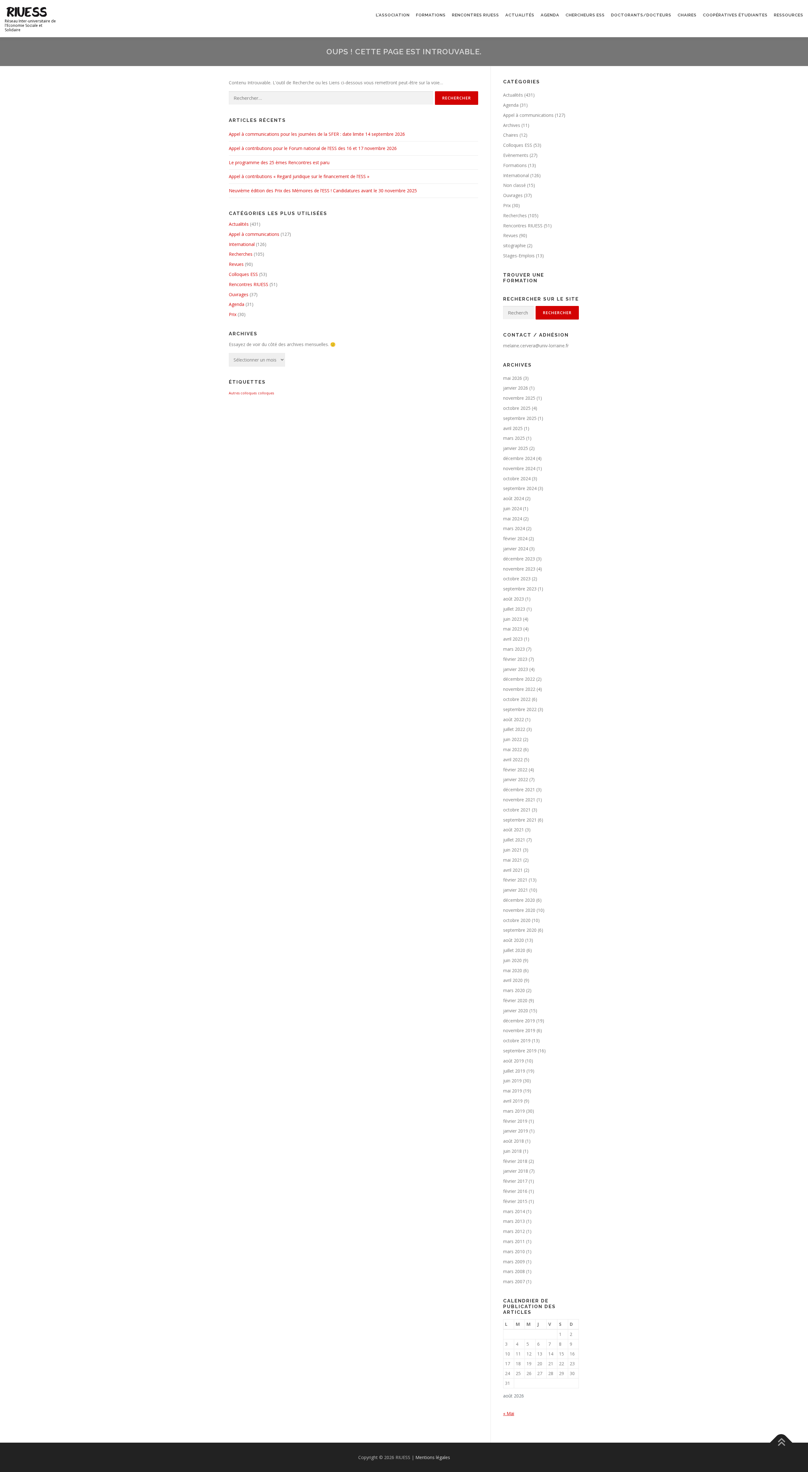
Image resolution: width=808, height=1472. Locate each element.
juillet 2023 (514, 609)
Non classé (514, 185)
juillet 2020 (514, 950)
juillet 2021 (514, 840)
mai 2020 (512, 970)
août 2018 (513, 1141)
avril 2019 (513, 1101)
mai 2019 (512, 1091)
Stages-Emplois (519, 256)
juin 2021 (512, 850)
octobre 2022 (517, 699)
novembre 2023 (519, 569)
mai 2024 (512, 519)
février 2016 (515, 1191)
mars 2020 (514, 990)
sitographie (514, 245)
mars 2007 (514, 1281)
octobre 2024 (517, 479)
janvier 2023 (515, 669)
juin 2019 (512, 1081)
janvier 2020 (515, 1011)
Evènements (515, 155)
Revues (236, 264)
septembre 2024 (520, 488)
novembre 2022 (519, 689)
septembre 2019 (520, 1051)
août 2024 (513, 498)
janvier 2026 (515, 388)
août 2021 (513, 830)
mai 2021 (512, 860)
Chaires (687, 15)
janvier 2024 (515, 549)
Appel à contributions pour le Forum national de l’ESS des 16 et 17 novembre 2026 (313, 148)
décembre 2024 (519, 458)
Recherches (240, 254)
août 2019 (513, 1061)
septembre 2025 (520, 418)
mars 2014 (514, 1211)
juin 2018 (512, 1151)
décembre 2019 (519, 1021)
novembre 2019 (519, 1030)
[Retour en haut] (781, 1442)
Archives (511, 125)
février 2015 (515, 1201)
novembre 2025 (519, 398)
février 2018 (515, 1161)
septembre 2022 (520, 709)
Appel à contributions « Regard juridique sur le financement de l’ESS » (299, 176)
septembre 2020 (520, 930)
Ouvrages (238, 294)
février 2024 (515, 539)
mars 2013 (514, 1221)
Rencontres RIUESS (475, 15)
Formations (431, 15)
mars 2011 (514, 1241)
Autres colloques (243, 393)
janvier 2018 (515, 1171)
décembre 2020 (519, 900)
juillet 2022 (514, 729)
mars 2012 (514, 1231)
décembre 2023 (519, 559)
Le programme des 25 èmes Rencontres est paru (279, 162)
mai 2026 (512, 378)
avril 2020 (513, 980)
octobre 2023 (517, 579)
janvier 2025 (515, 448)
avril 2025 (513, 428)
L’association (393, 15)
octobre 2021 (517, 810)
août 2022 (513, 719)
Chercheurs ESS (585, 15)
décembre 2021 (519, 790)
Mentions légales (432, 1457)
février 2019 (515, 1121)
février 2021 (515, 880)
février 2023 (515, 659)
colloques (266, 393)
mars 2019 (514, 1111)
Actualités (519, 15)
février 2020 (515, 1000)
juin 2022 (512, 739)
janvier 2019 (515, 1131)
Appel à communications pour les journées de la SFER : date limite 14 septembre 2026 (317, 134)
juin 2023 (512, 619)
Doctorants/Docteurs (641, 15)
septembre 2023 (520, 589)
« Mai (508, 1413)
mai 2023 (512, 629)
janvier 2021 (515, 890)
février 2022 (515, 770)
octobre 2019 (517, 1041)
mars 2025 (514, 438)
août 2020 (513, 940)
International (242, 244)
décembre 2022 (519, 679)
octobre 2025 (517, 408)
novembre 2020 (519, 910)
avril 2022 (513, 760)
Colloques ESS (243, 274)
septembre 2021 (520, 820)
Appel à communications (254, 234)
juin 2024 (512, 509)
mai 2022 (512, 749)
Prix (232, 314)
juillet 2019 (514, 1071)
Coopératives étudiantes (735, 15)
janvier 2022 (515, 779)
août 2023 (513, 599)
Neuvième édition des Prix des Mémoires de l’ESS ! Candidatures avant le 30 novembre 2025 (323, 191)
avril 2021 (513, 870)
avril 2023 (513, 639)
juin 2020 (512, 960)
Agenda (550, 15)
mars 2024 (514, 528)
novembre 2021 (519, 800)
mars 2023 (514, 649)
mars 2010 (514, 1251)
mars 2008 (514, 1271)
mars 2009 (514, 1262)
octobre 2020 (517, 920)
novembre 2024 (519, 468)
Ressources (788, 15)
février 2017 (515, 1181)
